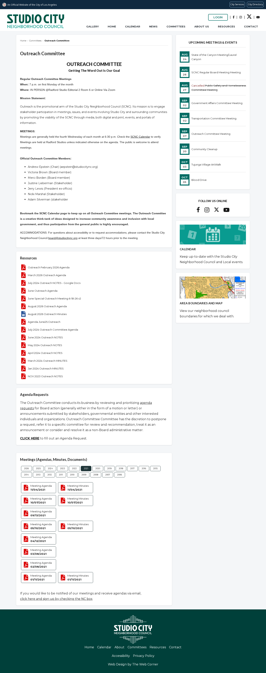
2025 (38, 468)
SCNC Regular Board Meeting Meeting (216, 72)
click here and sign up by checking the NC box (56, 599)
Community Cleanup (204, 149)
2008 (95, 474)
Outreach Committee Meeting (210, 133)
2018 (121, 468)
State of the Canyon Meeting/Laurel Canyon (214, 57)
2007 (107, 474)
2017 (132, 468)
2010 (72, 474)
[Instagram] (240, 17)
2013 (38, 474)
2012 (50, 474)
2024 (50, 468)
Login (218, 17)
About (119, 647)
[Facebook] (233, 17)
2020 (97, 468)
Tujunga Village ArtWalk (206, 164)
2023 (62, 468)
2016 (144, 468)
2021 (86, 468)
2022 (74, 468)
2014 (26, 474)
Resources (226, 26)
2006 (119, 474)
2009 (84, 474)
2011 (61, 474)
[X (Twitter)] (249, 18)
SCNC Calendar (140, 136)
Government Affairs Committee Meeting (216, 103)
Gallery (92, 26)
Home (112, 26)
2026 (26, 468)
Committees (175, 26)
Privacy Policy (143, 656)
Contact (251, 26)
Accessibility (121, 656)
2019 (109, 468)
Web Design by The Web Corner (133, 664)
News (153, 26)
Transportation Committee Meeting (213, 118)
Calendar (132, 26)
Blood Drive (199, 179)
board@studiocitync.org (63, 238)
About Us (201, 26)
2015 (155, 468)
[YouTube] (258, 17)
